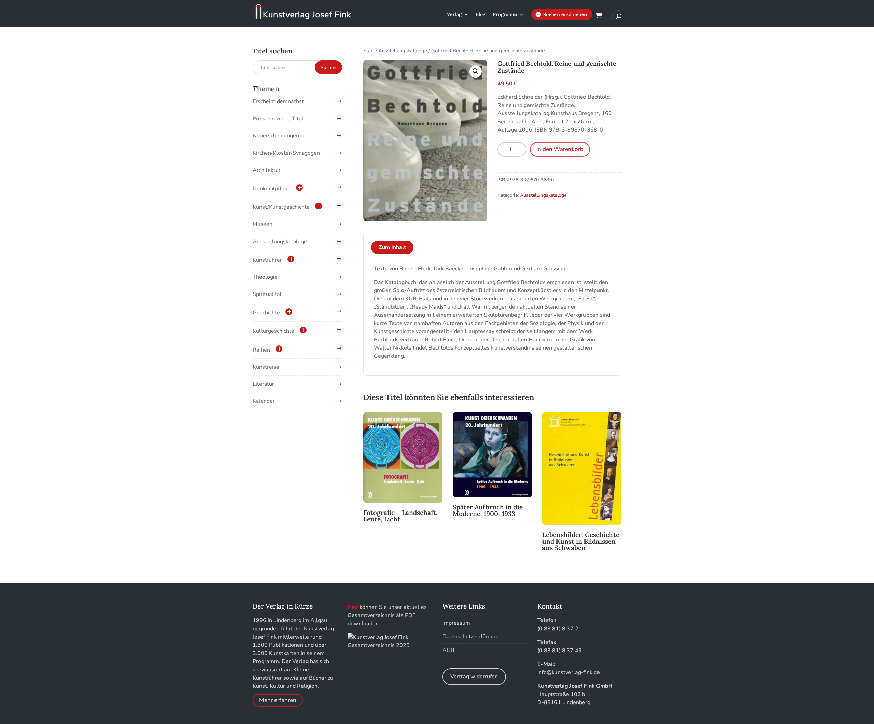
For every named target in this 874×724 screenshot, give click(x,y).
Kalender (264, 401)
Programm (505, 14)
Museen (262, 224)
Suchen (328, 67)
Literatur (263, 384)
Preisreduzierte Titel (278, 118)
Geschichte (266, 312)
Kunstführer (267, 260)
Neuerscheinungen (276, 135)
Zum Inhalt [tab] (392, 247)
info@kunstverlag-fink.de (568, 672)
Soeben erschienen (565, 14)
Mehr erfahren (277, 700)
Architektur (267, 170)
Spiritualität (267, 294)
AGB (448, 650)
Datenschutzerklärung (469, 636)
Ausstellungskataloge (402, 50)
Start (368, 50)
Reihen (261, 350)
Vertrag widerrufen (474, 676)
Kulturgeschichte (273, 331)
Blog (480, 14)
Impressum (456, 623)
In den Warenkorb (559, 149)
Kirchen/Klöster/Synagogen (286, 153)
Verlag (454, 14)
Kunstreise (266, 367)
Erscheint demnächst (278, 101)
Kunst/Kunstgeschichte (281, 207)
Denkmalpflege (272, 188)
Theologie (265, 277)
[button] (475, 71)
